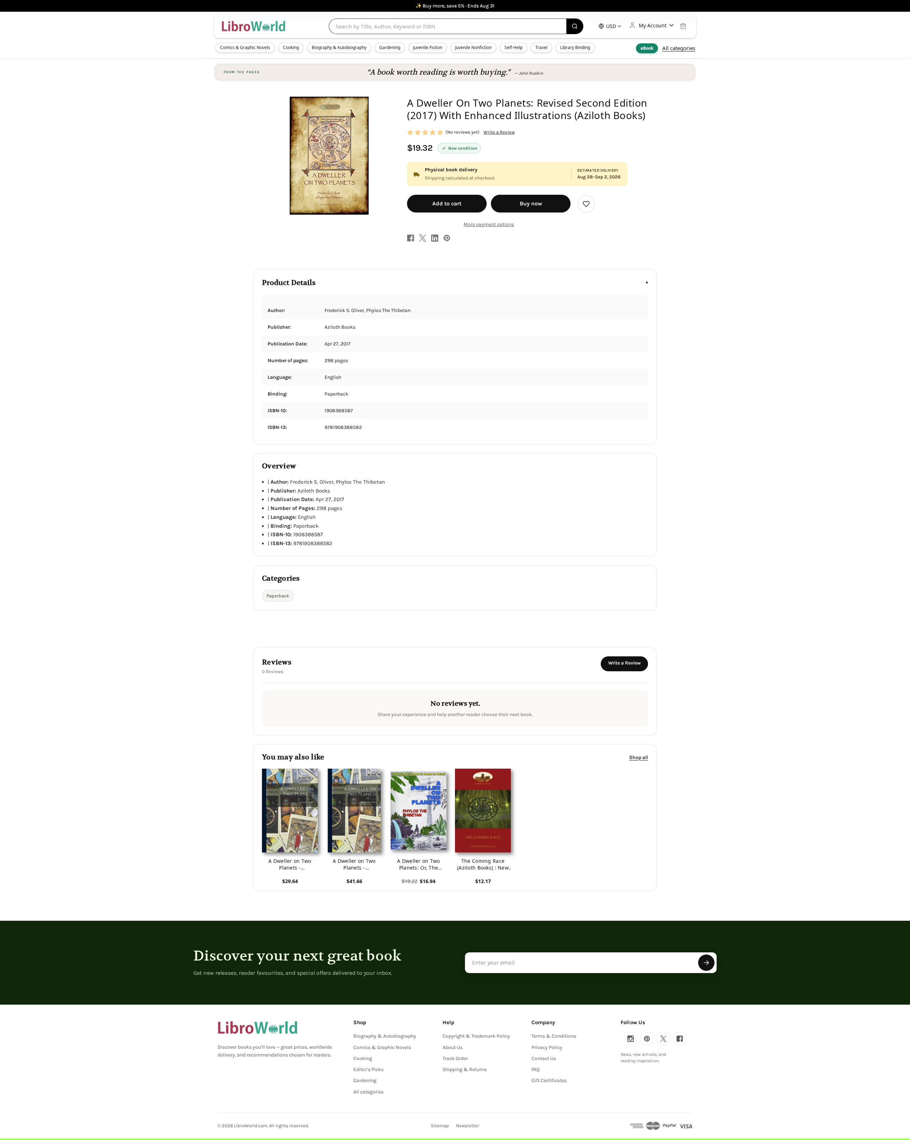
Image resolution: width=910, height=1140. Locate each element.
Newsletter (467, 1125)
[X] (422, 238)
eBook (647, 48)
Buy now (531, 203)
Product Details (289, 282)
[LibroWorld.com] (258, 1027)
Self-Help (513, 47)
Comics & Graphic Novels (245, 47)
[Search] (575, 26)
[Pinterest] (446, 238)
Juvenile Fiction (427, 47)
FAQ (535, 1069)
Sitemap (440, 1125)
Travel (541, 47)
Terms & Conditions (553, 1036)
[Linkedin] (434, 238)
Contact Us (543, 1058)
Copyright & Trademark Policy (476, 1036)
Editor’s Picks (368, 1069)
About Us (452, 1047)
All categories (678, 48)
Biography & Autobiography (339, 47)
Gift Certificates (549, 1080)
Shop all (638, 757)
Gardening (389, 47)
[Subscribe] (706, 963)
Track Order (455, 1058)
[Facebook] (410, 238)
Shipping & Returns (465, 1069)
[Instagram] (630, 1038)
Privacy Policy (546, 1047)
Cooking (291, 47)
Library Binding (575, 47)
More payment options (489, 224)
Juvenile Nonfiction (473, 47)
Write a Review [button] (499, 132)
